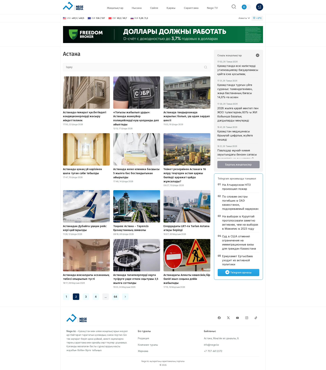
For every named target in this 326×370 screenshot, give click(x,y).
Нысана (137, 8)
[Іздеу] (206, 67)
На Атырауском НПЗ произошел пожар (236, 187)
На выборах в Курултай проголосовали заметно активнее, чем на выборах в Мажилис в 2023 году (240, 222)
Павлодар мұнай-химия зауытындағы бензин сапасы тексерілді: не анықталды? (237, 154)
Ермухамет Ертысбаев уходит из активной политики (237, 260)
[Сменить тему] (246, 7)
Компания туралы (148, 344)
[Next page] (125, 296)
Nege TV (212, 8)
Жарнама (143, 351)
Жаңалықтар (115, 8)
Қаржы (171, 8)
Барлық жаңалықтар (238, 164)
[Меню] (259, 7)
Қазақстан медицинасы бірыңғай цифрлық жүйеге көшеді (235, 135)
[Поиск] (233, 7)
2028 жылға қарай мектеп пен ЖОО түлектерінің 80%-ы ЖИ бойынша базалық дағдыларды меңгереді (237, 114)
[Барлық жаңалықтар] (258, 55)
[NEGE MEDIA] (73, 6)
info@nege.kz (211, 344)
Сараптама (191, 8)
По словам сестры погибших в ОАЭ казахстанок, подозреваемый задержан (240, 202)
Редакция (143, 338)
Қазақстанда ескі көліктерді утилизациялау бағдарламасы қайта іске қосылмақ (237, 70)
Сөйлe (154, 8)
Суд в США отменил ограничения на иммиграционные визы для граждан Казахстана (239, 242)
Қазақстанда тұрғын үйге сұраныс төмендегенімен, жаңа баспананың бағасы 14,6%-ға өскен (235, 91)
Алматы (243, 18)
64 (115, 296)
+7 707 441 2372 (213, 351)
